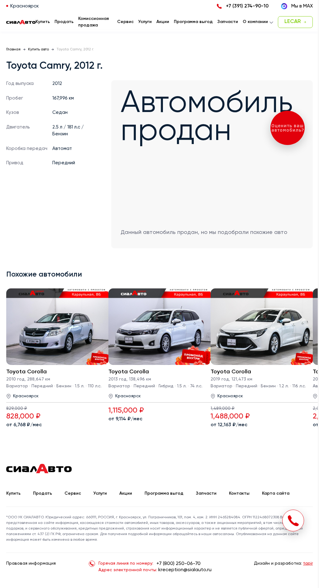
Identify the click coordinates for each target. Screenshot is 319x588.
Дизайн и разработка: (283, 563)
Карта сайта (275, 493)
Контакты (239, 493)
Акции (125, 493)
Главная (13, 49)
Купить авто (38, 49)
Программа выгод (164, 493)
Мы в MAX (302, 6)
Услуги (100, 493)
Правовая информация (31, 563)
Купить (13, 493)
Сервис (72, 493)
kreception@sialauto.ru (185, 569)
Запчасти (206, 493)
